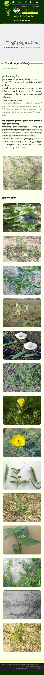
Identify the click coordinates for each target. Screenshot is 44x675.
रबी (21, 47)
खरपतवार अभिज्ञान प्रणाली (11, 47)
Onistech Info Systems (35, 669)
